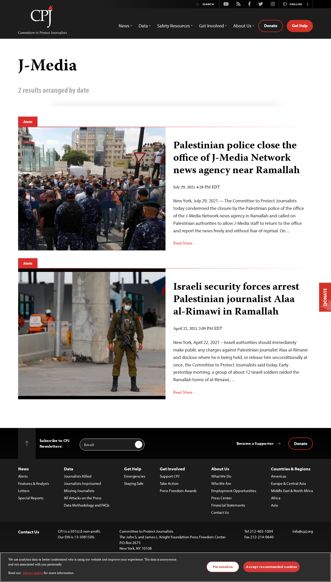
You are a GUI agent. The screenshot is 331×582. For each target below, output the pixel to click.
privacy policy (33, 573)
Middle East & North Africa (292, 490)
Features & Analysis (33, 483)
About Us (220, 468)
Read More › (183, 243)
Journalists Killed (77, 476)
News (23, 468)
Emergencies (134, 476)
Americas (278, 476)
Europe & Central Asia (288, 483)
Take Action (169, 483)
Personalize (223, 567)
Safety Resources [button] (173, 26)
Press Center (221, 497)
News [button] (124, 26)
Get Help (300, 25)
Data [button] (143, 26)
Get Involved (172, 468)
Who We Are (221, 483)
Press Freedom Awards (178, 490)
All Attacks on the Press (82, 497)
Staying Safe (134, 483)
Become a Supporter (255, 443)
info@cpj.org (302, 531)
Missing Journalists (79, 490)
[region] (165, 567)
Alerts (27, 121)
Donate (270, 25)
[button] (307, 4)
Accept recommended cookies (271, 567)
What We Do (221, 476)
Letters (23, 490)
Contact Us (220, 512)
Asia (274, 505)
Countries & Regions (290, 468)
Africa (275, 497)
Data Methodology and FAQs (86, 505)
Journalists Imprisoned (82, 483)
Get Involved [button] (211, 26)
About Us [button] (242, 26)
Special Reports (30, 497)
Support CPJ (169, 476)
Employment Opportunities (233, 490)
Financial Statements (228, 505)
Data (68, 468)
